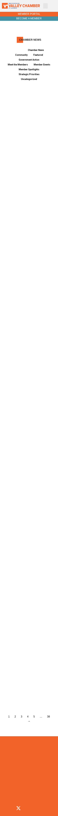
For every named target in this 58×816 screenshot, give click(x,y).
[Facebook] (9, 808)
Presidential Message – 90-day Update (27, 178)
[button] (45, 6)
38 (48, 716)
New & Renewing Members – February (26, 643)
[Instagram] (28, 808)
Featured (38, 55)
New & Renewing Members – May (26, 385)
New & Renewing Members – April (26, 436)
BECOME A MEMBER (29, 18)
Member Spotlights (29, 69)
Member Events (42, 64)
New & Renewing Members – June (26, 281)
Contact (29, 796)
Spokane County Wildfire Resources (24, 230)
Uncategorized (29, 79)
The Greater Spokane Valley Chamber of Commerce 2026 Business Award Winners (26, 695)
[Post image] (29, 106)
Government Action (29, 59)
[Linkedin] (37, 808)
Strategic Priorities (29, 74)
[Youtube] (46, 808)
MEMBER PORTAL (29, 14)
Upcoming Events (29, 789)
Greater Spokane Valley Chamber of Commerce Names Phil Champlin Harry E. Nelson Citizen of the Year (29, 591)
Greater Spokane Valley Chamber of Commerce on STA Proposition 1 (29, 333)
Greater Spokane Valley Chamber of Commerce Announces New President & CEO (29, 540)
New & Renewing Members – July (26, 126)
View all (18, 50)
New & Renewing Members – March (26, 488)
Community (21, 55)
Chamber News (36, 50)
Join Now (29, 774)
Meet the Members (18, 64)
